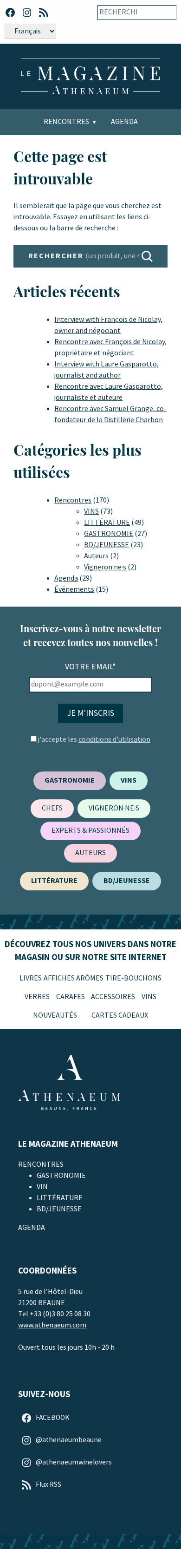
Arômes (89, 978)
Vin (42, 1187)
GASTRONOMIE (108, 533)
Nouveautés (55, 1015)
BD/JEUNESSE (106, 545)
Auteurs (96, 556)
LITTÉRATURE (107, 522)
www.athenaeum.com (52, 1325)
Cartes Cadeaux (119, 1015)
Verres (37, 997)
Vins (149, 997)
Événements (74, 589)
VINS (91, 511)
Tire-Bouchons (133, 978)
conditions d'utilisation (114, 739)
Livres (30, 978)
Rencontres (66, 122)
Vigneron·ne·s (105, 567)
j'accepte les (94, 739)
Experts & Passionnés (90, 830)
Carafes (70, 997)
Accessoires (113, 997)
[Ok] (163, 13)
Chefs (52, 808)
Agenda (124, 122)
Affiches (59, 978)
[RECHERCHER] (147, 256)
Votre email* (90, 667)
